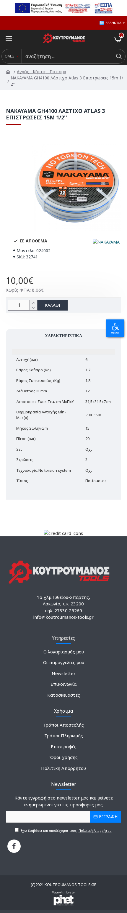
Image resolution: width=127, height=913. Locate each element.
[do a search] (118, 56)
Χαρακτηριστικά (63, 335)
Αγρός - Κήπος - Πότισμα (42, 71)
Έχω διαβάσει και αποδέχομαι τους (65, 830)
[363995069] (14, 846)
